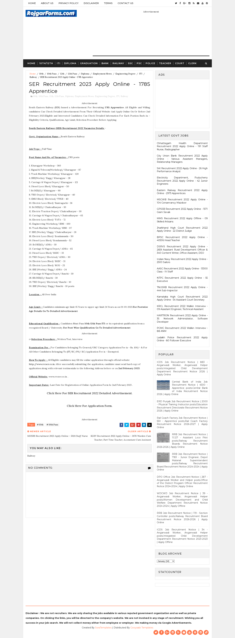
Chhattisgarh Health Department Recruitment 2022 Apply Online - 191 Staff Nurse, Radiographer (182, 146)
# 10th (40, 424)
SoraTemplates (103, 627)
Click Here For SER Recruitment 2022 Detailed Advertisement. (89, 393)
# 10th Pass (52, 424)
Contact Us (125, 3)
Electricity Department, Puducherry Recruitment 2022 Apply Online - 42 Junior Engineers (182, 180)
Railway (118, 63)
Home (32, 3)
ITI (58, 63)
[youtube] (202, 3)
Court (179, 63)
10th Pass (52, 73)
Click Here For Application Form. (89, 406)
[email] (198, 3)
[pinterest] (207, 3)
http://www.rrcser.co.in (42, 364)
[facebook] (180, 3)
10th (41, 73)
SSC (130, 63)
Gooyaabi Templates (141, 627)
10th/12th (46, 63)
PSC (139, 63)
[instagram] (189, 3)
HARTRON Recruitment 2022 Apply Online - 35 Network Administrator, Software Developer (182, 318)
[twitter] (176, 3)
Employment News (102, 73)
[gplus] (184, 3)
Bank (105, 63)
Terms (108, 3)
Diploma (70, 63)
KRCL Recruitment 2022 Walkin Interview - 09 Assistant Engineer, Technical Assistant (182, 308)
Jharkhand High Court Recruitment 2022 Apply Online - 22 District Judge (182, 229)
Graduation (89, 63)
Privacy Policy (68, 3)
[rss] (193, 3)
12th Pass (72, 73)
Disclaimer (91, 3)
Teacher (165, 63)
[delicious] (206, 632)
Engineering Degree (125, 73)
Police (150, 63)
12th (62, 73)
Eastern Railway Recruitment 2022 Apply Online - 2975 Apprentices (182, 192)
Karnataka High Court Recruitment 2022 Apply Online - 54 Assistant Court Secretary (182, 298)
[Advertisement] (184, 103)
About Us (47, 3)
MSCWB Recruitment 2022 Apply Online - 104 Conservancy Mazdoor (182, 201)
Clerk (192, 63)
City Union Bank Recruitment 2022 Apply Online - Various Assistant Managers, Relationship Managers (182, 158)
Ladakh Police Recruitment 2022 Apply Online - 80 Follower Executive (182, 339)
